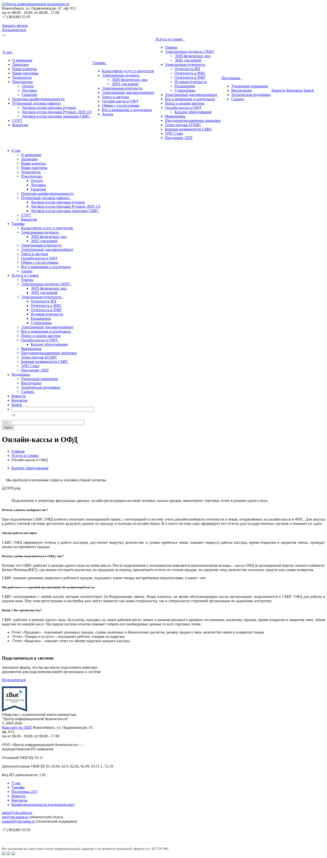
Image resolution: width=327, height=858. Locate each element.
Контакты (295, 90)
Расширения (185, 86)
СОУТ (17, 120)
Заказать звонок (15, 25)
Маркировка (175, 116)
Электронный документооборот (128, 92)
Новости (278, 90)
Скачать (237, 99)
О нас (8, 52)
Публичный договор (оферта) (36, 103)
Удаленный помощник (249, 86)
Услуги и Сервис (170, 39)
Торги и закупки (115, 97)
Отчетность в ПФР (190, 77)
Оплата (28, 86)
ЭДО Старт (174, 133)
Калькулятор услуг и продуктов (128, 71)
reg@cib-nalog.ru (15, 817)
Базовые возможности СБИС (188, 129)
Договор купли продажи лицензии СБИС (56, 116)
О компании (22, 60)
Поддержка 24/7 (24, 792)
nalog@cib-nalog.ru (17, 813)
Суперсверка (185, 90)
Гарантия (29, 95)
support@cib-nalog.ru (18, 821)
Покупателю (22, 82)
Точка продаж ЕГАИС (183, 125)
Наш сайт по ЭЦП (17, 727)
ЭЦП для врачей (125, 84)
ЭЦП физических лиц (129, 80)
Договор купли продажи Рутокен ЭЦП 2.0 (56, 112)
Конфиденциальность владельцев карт (42, 804)
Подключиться (14, 30)
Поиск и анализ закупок (184, 103)
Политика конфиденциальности (38, 99)
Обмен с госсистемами (120, 105)
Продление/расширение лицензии (193, 120)
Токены (171, 47)
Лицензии (20, 64)
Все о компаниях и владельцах (127, 110)
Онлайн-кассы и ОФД (120, 101)
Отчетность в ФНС (190, 73)
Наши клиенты (24, 69)
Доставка (29, 90)
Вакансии (20, 125)
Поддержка (232, 78)
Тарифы (99, 63)
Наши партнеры (25, 73)
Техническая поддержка (251, 95)
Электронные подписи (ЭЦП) (189, 52)
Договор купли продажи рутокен (49, 108)
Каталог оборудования (193, 112)
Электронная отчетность (122, 88)
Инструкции (241, 90)
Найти (8, 427)
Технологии (22, 77)
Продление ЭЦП (178, 138)
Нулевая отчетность (191, 82)
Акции (107, 114)
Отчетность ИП (187, 69)
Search (309, 90)
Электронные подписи (120, 75)
